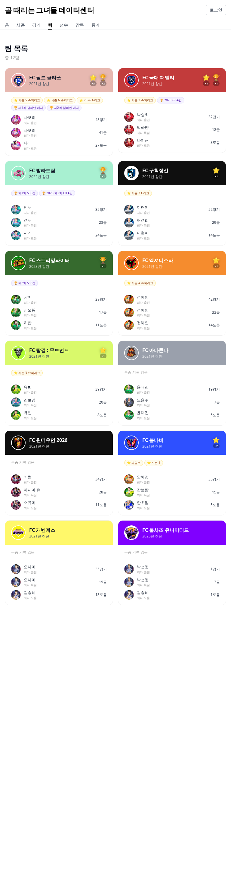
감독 (79, 25)
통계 (95, 25)
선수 (64, 25)
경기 (36, 25)
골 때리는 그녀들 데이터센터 (49, 10)
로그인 (216, 10)
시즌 (20, 25)
